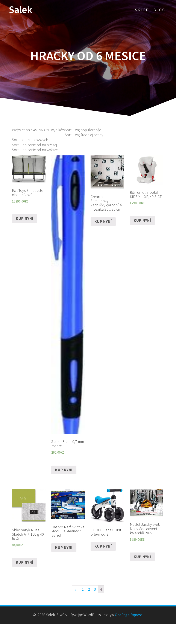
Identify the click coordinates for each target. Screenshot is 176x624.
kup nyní (24, 218)
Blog (159, 9)
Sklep (142, 9)
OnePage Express (129, 614)
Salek (20, 10)
